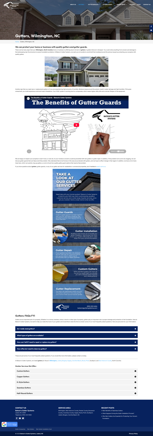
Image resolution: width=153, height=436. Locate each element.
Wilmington (53, 360)
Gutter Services (93, 4)
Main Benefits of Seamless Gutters (112, 410)
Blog (139, 4)
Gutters (81, 4)
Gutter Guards (107, 4)
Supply (69, 360)
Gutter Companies (20, 429)
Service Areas (121, 4)
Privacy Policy (133, 433)
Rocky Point (85, 360)
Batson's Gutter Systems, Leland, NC (31, 433)
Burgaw (64, 360)
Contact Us (146, 4)
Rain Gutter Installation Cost (44, 429)
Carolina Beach (76, 360)
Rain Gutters (30, 429)
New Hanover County (105, 360)
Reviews (132, 4)
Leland (59, 360)
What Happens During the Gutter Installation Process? (118, 413)
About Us (73, 4)
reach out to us (101, 166)
